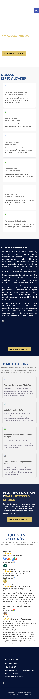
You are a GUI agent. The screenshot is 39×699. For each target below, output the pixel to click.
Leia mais (19, 643)
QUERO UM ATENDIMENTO (13, 54)
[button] (36, 10)
